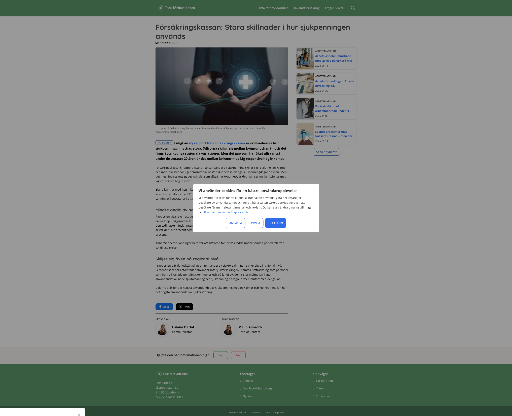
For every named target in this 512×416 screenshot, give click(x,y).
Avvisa (255, 223)
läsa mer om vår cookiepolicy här (226, 212)
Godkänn (276, 223)
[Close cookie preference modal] (79, 415)
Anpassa (235, 223)
